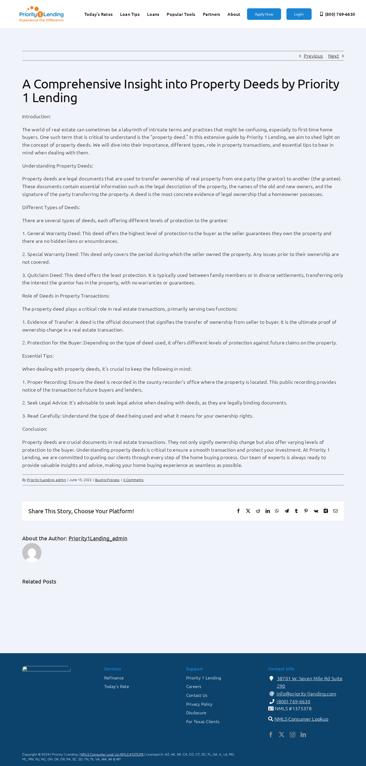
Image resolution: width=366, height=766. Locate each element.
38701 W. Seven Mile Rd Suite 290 (310, 682)
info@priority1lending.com (306, 693)
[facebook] (271, 734)
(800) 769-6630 (293, 701)
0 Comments (133, 479)
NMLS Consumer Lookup (301, 719)
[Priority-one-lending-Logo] (41, 6)
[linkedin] (303, 734)
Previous (313, 56)
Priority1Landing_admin (46, 479)
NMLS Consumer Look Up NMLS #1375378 (111, 754)
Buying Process (107, 479)
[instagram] (292, 734)
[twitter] (281, 734)
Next (333, 56)
